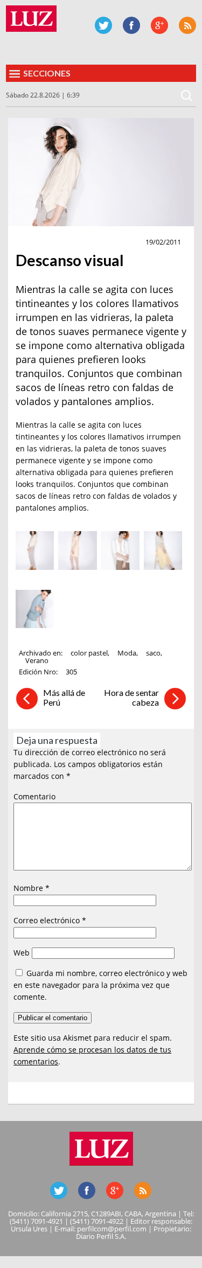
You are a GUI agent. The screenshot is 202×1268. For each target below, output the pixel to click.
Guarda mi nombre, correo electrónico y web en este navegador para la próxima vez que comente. (100, 985)
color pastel (89, 653)
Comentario (34, 796)
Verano (36, 660)
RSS (187, 25)
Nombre (31, 888)
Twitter (103, 25)
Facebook (131, 25)
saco (153, 653)
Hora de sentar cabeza (131, 697)
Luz (31, 18)
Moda (30, 242)
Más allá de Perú (64, 697)
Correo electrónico (49, 920)
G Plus (159, 25)
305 (71, 672)
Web (21, 952)
